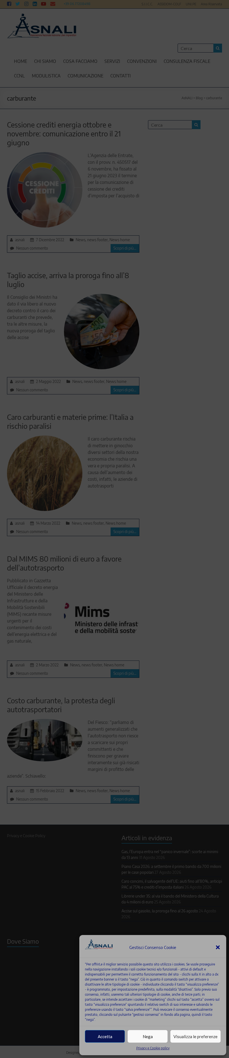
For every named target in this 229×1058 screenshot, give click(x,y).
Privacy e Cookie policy (153, 1048)
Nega (148, 1036)
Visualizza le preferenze (195, 1036)
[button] (218, 947)
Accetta (105, 1036)
